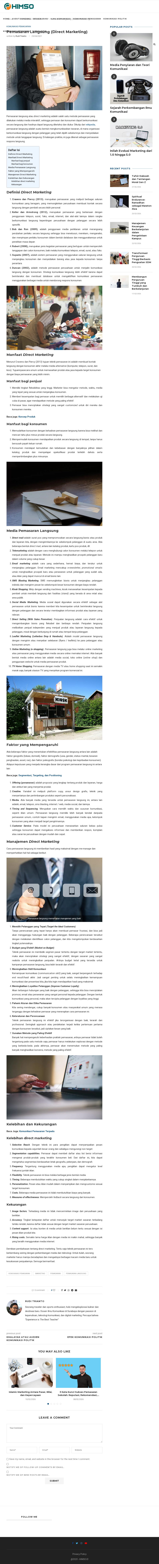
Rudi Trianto (21, 36)
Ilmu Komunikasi (61, 19)
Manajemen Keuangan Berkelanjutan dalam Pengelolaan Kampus (140, 231)
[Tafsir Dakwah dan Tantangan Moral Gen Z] (119, 181)
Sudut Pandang (21, 19)
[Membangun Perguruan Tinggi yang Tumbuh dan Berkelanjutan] (119, 281)
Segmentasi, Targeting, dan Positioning (40, 775)
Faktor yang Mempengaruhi (21, 171)
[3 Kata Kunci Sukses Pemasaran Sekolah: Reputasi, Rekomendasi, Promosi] (78, 1373)
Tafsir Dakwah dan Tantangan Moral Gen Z (141, 179)
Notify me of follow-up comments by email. (35, 1467)
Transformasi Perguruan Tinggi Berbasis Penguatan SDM (141, 258)
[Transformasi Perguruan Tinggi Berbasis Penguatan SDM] (119, 258)
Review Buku (40, 19)
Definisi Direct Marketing (20, 154)
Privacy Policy (79, 1554)
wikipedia (90, 124)
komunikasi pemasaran (19, 1274)
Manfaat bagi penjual (20, 161)
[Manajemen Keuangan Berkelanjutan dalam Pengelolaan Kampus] (119, 228)
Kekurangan (16, 184)
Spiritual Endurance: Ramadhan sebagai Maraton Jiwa (142, 202)
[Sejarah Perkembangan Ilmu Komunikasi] (131, 90)
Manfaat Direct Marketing (20, 157)
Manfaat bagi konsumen (22, 164)
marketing (40, 1274)
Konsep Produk (26, 416)
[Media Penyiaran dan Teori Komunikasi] (131, 47)
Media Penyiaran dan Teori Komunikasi (130, 67)
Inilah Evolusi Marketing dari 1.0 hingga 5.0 (131, 152)
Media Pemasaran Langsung (22, 167)
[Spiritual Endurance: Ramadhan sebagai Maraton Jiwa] (119, 201)
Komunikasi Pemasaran (87, 19)
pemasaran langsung (76, 1274)
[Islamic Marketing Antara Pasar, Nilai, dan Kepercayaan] (30, 1373)
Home (6, 19)
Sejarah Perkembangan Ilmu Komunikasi (131, 109)
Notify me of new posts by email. (28, 1475)
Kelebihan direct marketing (23, 181)
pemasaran (55, 1274)
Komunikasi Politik (115, 19)
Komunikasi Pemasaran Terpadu (37, 1131)
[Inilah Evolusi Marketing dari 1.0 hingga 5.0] (131, 133)
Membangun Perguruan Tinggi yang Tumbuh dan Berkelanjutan (140, 282)
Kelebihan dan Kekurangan (21, 178)
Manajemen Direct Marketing (22, 174)
